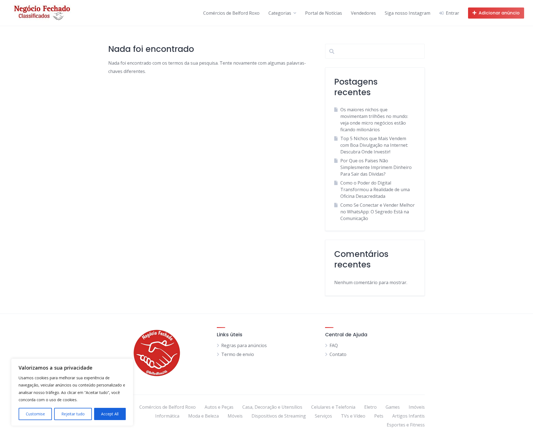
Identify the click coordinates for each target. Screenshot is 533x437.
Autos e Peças (219, 407)
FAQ (334, 345)
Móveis (235, 416)
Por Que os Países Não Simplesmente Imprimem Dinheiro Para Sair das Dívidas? (376, 167)
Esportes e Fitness (406, 425)
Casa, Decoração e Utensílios (272, 407)
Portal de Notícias (323, 13)
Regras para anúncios (244, 345)
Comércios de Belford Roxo (231, 13)
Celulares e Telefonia (333, 407)
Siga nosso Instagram (407, 13)
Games (393, 407)
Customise (35, 413)
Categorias (279, 13)
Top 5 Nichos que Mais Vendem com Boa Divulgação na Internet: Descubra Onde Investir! (374, 145)
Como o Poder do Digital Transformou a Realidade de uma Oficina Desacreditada (375, 189)
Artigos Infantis (408, 416)
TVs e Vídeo (353, 416)
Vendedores (363, 13)
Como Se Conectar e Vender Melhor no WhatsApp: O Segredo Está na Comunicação (377, 211)
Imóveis (417, 407)
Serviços (323, 416)
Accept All (110, 413)
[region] (72, 392)
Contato (338, 354)
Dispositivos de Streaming (279, 416)
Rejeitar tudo (73, 413)
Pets (378, 416)
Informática (167, 416)
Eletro (370, 407)
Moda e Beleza (203, 416)
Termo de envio (237, 354)
